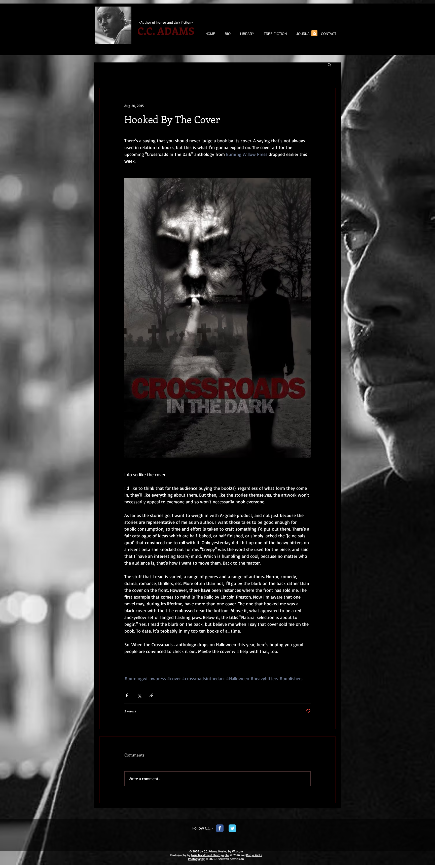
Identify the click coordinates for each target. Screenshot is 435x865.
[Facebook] (220, 828)
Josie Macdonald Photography (210, 855)
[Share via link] (151, 695)
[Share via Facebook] (126, 695)
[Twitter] (232, 828)
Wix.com (237, 851)
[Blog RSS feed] (314, 33)
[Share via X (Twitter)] (139, 695)
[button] (329, 64)
